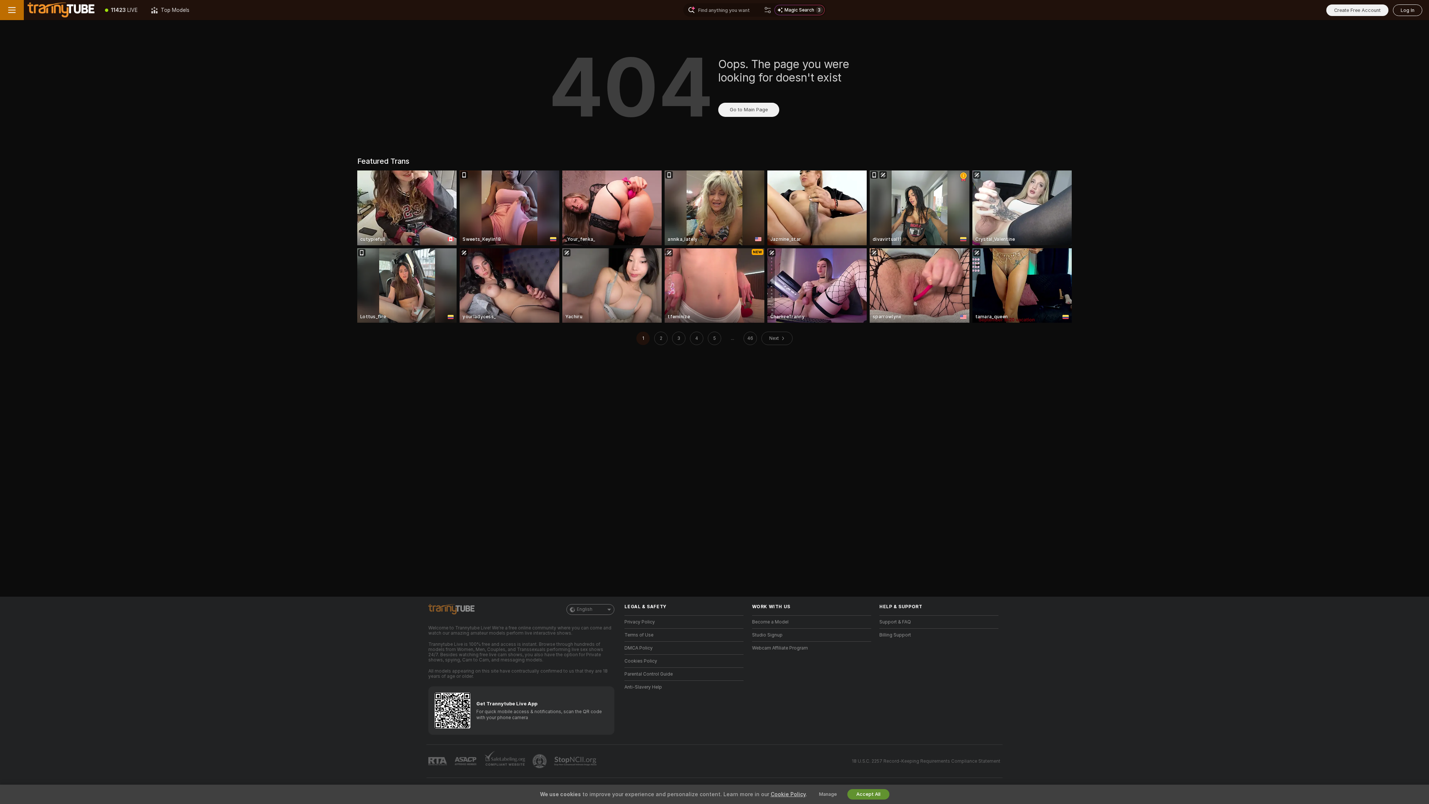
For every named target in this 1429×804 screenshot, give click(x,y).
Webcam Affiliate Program (780, 648)
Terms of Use (638, 635)
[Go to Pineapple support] (540, 761)
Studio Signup (767, 635)
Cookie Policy (788, 794)
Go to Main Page (749, 109)
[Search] (768, 10)
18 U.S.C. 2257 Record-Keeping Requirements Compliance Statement (926, 761)
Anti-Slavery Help (643, 687)
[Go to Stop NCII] (576, 761)
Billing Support (895, 635)
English (584, 609)
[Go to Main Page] (61, 10)
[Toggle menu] (12, 10)
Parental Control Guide (648, 674)
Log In (1407, 10)
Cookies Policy (640, 661)
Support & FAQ (895, 622)
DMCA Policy (638, 648)
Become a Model (770, 622)
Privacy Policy (639, 622)
